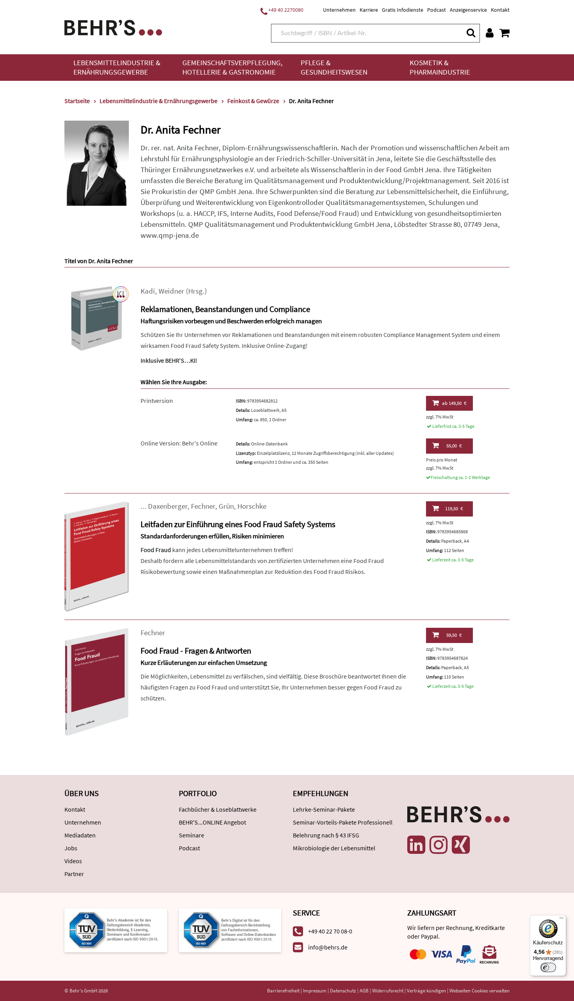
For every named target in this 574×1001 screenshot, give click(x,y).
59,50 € (454, 635)
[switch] (548, 967)
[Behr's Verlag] (113, 26)
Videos (73, 861)
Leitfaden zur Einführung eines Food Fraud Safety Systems (238, 524)
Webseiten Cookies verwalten (479, 990)
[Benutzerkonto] (490, 32)
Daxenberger (167, 506)
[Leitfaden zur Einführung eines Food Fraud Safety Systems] (96, 555)
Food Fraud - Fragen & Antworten (196, 650)
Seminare (191, 835)
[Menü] (561, 919)
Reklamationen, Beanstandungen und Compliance (225, 309)
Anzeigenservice (468, 9)
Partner (74, 874)
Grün (226, 506)
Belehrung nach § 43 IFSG (326, 835)
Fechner (203, 506)
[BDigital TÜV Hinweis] (115, 929)
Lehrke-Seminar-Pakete (324, 809)
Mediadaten (80, 835)
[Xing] (461, 844)
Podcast (436, 9)
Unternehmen (339, 9)
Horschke (251, 506)
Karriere (369, 9)
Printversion (157, 400)
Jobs (70, 848)
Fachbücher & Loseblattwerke (218, 809)
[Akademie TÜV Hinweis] (230, 929)
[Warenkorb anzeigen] (504, 32)
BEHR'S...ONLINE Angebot (212, 822)
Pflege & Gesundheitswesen (334, 67)
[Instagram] (438, 844)
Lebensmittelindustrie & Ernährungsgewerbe (116, 67)
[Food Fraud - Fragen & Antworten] (96, 681)
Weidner (171, 291)
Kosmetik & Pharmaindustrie (440, 67)
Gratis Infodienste (402, 9)
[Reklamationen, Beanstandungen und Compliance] (96, 317)
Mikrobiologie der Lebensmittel (334, 848)
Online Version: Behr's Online (179, 443)
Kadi (148, 291)
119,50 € (454, 508)
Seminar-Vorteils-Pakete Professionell (342, 822)
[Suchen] (470, 33)
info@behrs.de (328, 947)
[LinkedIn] (416, 844)
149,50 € (454, 403)
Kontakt (500, 9)
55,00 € (454, 445)
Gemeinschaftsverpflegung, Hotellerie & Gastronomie (232, 67)
